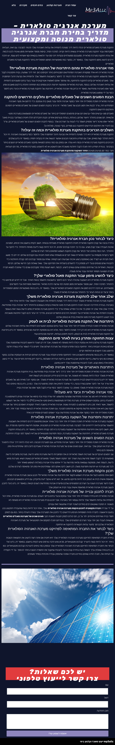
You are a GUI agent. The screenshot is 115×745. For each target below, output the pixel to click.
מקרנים (23, 5)
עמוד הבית (70, 5)
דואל (106, 697)
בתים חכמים (37, 5)
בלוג (14, 5)
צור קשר (71, 15)
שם (106, 684)
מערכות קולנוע (54, 5)
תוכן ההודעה (102, 710)
